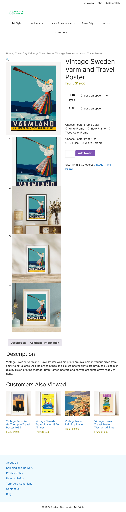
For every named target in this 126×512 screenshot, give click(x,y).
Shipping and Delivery (19, 467)
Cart (100, 3)
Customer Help (112, 3)
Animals (35, 23)
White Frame (76, 128)
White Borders (93, 142)
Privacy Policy (14, 473)
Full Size (73, 142)
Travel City (87, 23)
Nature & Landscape (61, 23)
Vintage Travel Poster (42, 53)
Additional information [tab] (44, 342)
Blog (9, 494)
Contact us (13, 488)
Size (72, 107)
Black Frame (98, 128)
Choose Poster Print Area (80, 138)
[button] (7, 59)
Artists (106, 23)
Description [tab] (18, 342)
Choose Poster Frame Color (82, 124)
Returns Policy (15, 478)
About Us (12, 462)
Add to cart (85, 153)
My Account (89, 3)
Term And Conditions (19, 483)
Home (9, 53)
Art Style (16, 23)
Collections (61, 32)
